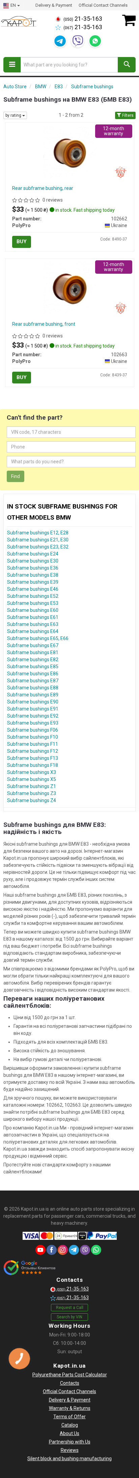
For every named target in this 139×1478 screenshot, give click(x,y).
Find (15, 476)
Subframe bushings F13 (32, 758)
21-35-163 (82, 18)
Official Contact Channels (103, 5)
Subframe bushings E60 (32, 610)
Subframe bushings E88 (32, 687)
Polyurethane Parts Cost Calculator (69, 1374)
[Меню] (12, 64)
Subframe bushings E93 (32, 723)
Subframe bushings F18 (32, 765)
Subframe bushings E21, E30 (37, 539)
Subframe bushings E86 (32, 673)
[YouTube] (40, 1250)
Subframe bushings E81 (32, 652)
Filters (127, 115)
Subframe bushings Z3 (31, 793)
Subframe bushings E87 (32, 680)
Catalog (69, 1425)
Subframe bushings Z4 (31, 800)
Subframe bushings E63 (32, 624)
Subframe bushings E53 (32, 603)
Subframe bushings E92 (32, 716)
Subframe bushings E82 (32, 659)
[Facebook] (52, 1250)
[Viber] (77, 41)
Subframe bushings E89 (32, 694)
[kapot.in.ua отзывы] (29, 1267)
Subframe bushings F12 (32, 751)
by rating (13, 115)
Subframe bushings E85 (32, 666)
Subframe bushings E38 (32, 575)
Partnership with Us (69, 1441)
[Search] (127, 64)
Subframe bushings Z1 (31, 786)
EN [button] (13, 5)
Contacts (69, 1383)
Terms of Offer (69, 1416)
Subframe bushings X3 (31, 772)
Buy (22, 242)
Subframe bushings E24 (32, 554)
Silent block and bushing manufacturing (69, 1458)
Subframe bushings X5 (31, 779)
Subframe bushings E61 (32, 617)
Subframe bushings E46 (32, 589)
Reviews (70, 1450)
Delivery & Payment (53, 5)
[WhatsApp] (95, 41)
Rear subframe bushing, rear (42, 188)
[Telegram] (60, 41)
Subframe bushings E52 (32, 596)
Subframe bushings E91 (32, 708)
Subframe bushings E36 (32, 568)
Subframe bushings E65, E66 (37, 638)
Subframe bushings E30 (32, 561)
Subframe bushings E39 (32, 582)
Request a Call (69, 1307)
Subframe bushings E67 (32, 645)
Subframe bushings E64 (32, 631)
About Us (69, 1433)
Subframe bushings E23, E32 (37, 546)
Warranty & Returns (69, 1408)
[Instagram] (63, 1250)
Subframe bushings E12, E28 (37, 532)
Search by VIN (69, 1317)
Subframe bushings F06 (32, 730)
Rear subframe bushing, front (43, 324)
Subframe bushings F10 (32, 737)
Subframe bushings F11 (32, 744)
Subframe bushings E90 (32, 701)
